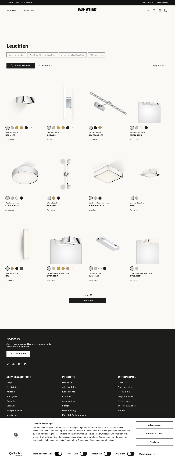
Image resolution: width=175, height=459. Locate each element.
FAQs (9, 382)
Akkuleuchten (96, 55)
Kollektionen (69, 391)
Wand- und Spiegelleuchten (43, 55)
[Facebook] (19, 364)
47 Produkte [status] (45, 65)
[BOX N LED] (25, 103)
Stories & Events (127, 405)
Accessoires (68, 401)
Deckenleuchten (16, 55)
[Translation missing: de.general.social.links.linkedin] (25, 364)
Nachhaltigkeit (125, 387)
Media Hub (12, 415)
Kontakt (122, 410)
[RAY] (25, 244)
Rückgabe (11, 396)
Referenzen (124, 401)
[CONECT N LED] (25, 173)
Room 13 (66, 396)
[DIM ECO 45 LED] (108, 103)
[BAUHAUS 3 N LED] (108, 173)
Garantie (11, 405)
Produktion (124, 391)
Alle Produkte (69, 387)
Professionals (147, 3)
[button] (154, 10)
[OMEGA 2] (67, 103)
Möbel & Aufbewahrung (74, 415)
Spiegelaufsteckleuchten (72, 55)
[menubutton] (11, 10)
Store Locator (163, 3)
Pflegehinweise (14, 410)
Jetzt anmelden (18, 353)
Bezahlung (12, 401)
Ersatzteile (12, 387)
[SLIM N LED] (108, 244)
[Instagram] (7, 364)
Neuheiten (67, 382)
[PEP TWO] (67, 173)
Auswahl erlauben (154, 433)
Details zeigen (145, 454)
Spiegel (66, 405)
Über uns (123, 382)
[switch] (83, 454)
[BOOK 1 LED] (150, 244)
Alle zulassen (154, 425)
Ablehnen (154, 442)
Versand (10, 391)
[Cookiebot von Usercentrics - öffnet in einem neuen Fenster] (15, 454)
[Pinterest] (13, 364)
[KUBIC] (150, 173)
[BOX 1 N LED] (67, 244)
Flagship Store (125, 396)
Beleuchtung (69, 410)
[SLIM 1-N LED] (150, 103)
